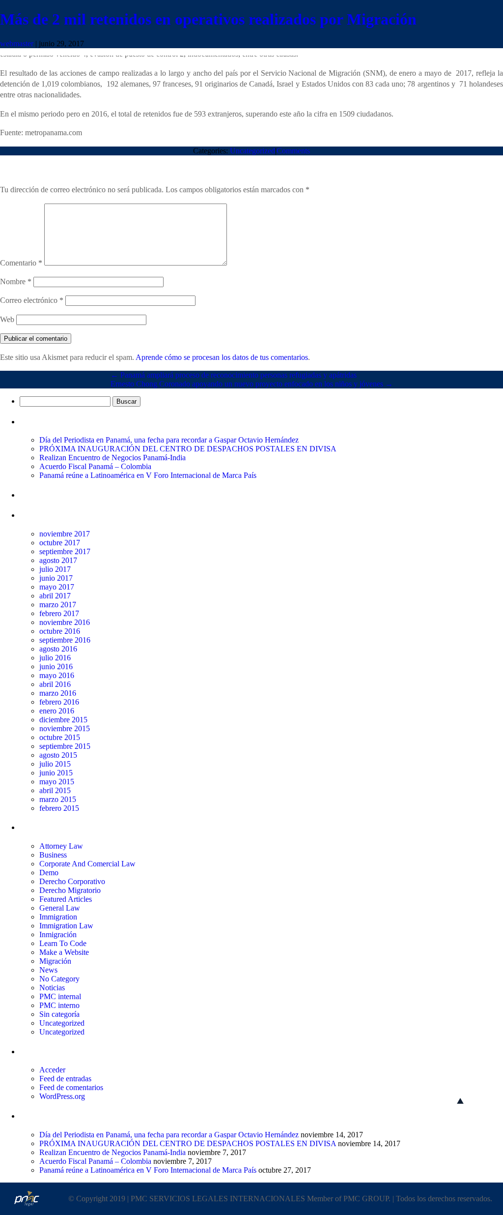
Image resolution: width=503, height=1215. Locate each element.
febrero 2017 (59, 613)
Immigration (58, 917)
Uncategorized (252, 151)
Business (53, 855)
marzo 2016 (57, 693)
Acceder (52, 1070)
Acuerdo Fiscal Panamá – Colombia (95, 466)
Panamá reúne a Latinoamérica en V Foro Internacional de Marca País (147, 475)
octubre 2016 (59, 631)
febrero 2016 (59, 702)
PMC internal (60, 996)
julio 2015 (55, 764)
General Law (59, 908)
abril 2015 (55, 790)
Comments (293, 151)
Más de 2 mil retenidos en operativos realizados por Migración (208, 19)
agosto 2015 (58, 755)
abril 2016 (55, 684)
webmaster (16, 43)
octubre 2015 (59, 737)
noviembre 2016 (64, 622)
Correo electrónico (31, 300)
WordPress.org (62, 1096)
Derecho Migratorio (70, 890)
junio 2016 (56, 666)
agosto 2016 (58, 649)
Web (7, 319)
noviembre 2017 (64, 534)
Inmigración (58, 934)
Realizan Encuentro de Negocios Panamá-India (112, 457)
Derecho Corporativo (72, 881)
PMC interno (59, 1005)
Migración (55, 961)
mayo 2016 (56, 675)
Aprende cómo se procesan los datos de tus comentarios (222, 357)
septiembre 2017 (64, 551)
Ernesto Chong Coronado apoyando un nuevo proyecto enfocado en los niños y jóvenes (252, 384)
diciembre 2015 (63, 719)
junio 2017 (56, 578)
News (48, 970)
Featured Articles (65, 899)
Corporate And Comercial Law (87, 863)
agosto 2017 (58, 560)
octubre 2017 (59, 542)
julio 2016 (55, 657)
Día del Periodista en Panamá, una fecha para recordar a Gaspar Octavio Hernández (169, 440)
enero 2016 (56, 711)
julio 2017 (55, 569)
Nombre (15, 281)
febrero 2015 (59, 808)
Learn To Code (62, 943)
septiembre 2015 (64, 746)
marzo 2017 (57, 604)
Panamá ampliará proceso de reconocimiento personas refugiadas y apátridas (234, 375)
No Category (59, 979)
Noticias (52, 987)
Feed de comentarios (71, 1087)
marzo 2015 (57, 799)
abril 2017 (55, 596)
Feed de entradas (65, 1078)
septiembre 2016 (64, 640)
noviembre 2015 (64, 728)
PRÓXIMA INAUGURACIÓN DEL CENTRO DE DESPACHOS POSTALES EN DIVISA (187, 449)
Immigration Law (66, 925)
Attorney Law (61, 846)
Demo (48, 872)
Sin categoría (59, 1014)
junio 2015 (56, 773)
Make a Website (64, 952)
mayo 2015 (56, 781)
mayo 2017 (56, 587)
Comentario (21, 263)
